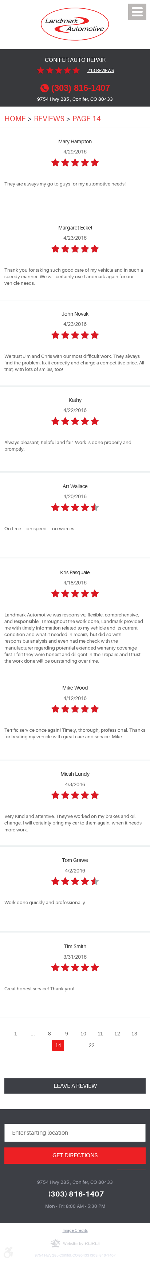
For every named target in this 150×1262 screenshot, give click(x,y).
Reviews (49, 119)
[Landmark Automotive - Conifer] (75, 24)
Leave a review (75, 1085)
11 (100, 1034)
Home (15, 119)
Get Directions (75, 1155)
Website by (75, 1243)
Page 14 (86, 119)
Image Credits (75, 1230)
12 (117, 1034)
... (33, 1034)
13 (134, 1034)
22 (92, 1045)
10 (83, 1034)
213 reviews (100, 70)
